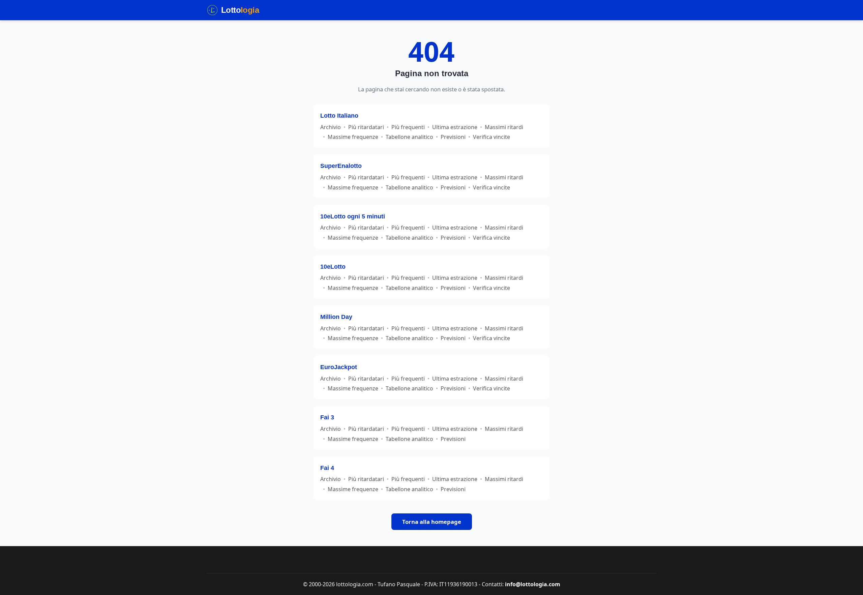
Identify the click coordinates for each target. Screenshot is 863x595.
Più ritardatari (366, 127)
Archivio (330, 127)
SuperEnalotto (341, 165)
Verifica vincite (491, 137)
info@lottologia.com (532, 584)
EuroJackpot (338, 366)
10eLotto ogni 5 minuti (352, 216)
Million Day (336, 316)
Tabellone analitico (409, 137)
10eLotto (333, 266)
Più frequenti (408, 127)
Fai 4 (327, 467)
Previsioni (453, 137)
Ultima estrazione (454, 127)
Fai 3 (327, 417)
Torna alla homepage (431, 522)
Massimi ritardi (504, 127)
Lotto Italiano (339, 115)
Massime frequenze (353, 137)
